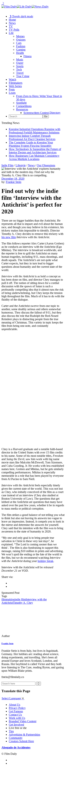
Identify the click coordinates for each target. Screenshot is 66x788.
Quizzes (20, 39)
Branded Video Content (22, 721)
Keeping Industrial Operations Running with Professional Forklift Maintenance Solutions (34, 131)
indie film (20, 599)
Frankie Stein (13, 182)
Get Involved (16, 724)
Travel (19, 72)
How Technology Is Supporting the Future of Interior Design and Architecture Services (35, 151)
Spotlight (21, 102)
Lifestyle (21, 165)
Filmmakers (15, 82)
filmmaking (8, 599)
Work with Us (17, 718)
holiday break (45, 561)
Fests (12, 89)
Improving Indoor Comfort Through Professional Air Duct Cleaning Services (32, 137)
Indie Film (7, 165)
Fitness (27, 56)
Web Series (15, 86)
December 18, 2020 (12, 178)
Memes (20, 36)
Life (11, 33)
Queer (19, 62)
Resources (22, 109)
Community (16, 737)
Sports (19, 66)
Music (19, 59)
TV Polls (14, 29)
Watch (12, 79)
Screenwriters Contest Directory (41, 112)
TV (11, 26)
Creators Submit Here (21, 741)
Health (20, 52)
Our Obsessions (46, 165)
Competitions (24, 106)
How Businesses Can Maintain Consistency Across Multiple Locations (34, 157)
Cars (18, 42)
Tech (19, 69)
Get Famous (16, 711)
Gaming (20, 49)
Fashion (20, 46)
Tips (11, 731)
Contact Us (15, 714)
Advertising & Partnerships (24, 734)
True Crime (22, 76)
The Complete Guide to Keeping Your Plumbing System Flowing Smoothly (31, 144)
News (12, 23)
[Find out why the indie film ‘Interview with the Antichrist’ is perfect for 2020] (26, 636)
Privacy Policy (17, 708)
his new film (8, 237)
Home (12, 19)
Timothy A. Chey (23, 602)
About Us (14, 704)
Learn (12, 92)
